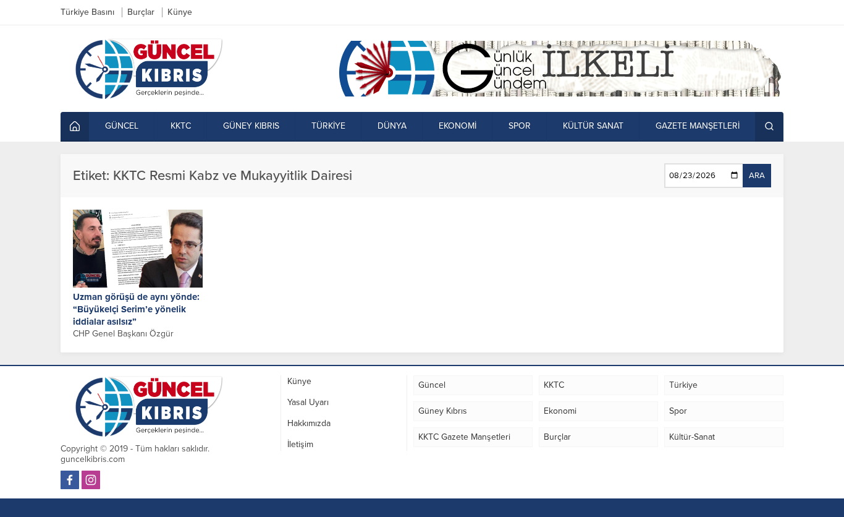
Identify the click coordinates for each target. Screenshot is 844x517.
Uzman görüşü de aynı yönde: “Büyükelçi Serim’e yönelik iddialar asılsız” (136, 309)
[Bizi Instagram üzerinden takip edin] (91, 480)
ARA (757, 176)
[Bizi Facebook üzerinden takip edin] (70, 480)
